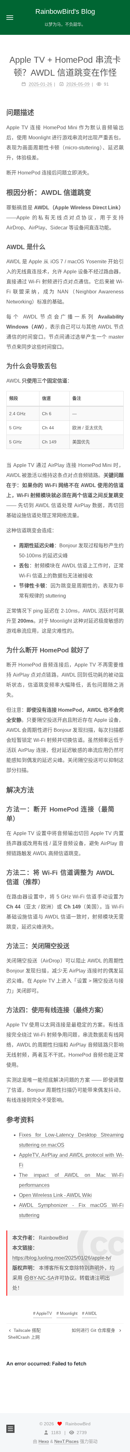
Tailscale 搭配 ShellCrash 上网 (24, 1334)
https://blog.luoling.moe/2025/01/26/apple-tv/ (61, 1258)
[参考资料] (120, 1119)
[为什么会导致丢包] (120, 366)
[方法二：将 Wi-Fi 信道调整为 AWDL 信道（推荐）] (120, 872)
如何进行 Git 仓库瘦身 (94, 1330)
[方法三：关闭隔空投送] (120, 945)
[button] (9, 17)
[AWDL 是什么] (120, 246)
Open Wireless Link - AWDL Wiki (55, 1195)
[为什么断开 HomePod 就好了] (120, 650)
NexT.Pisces (66, 1441)
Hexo (43, 1441)
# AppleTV (42, 1313)
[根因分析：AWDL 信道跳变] (120, 192)
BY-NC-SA (42, 1278)
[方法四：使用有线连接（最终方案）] (120, 1009)
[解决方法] (120, 789)
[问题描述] (120, 112)
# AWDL (89, 1313)
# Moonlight (67, 1313)
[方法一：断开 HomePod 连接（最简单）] (120, 809)
